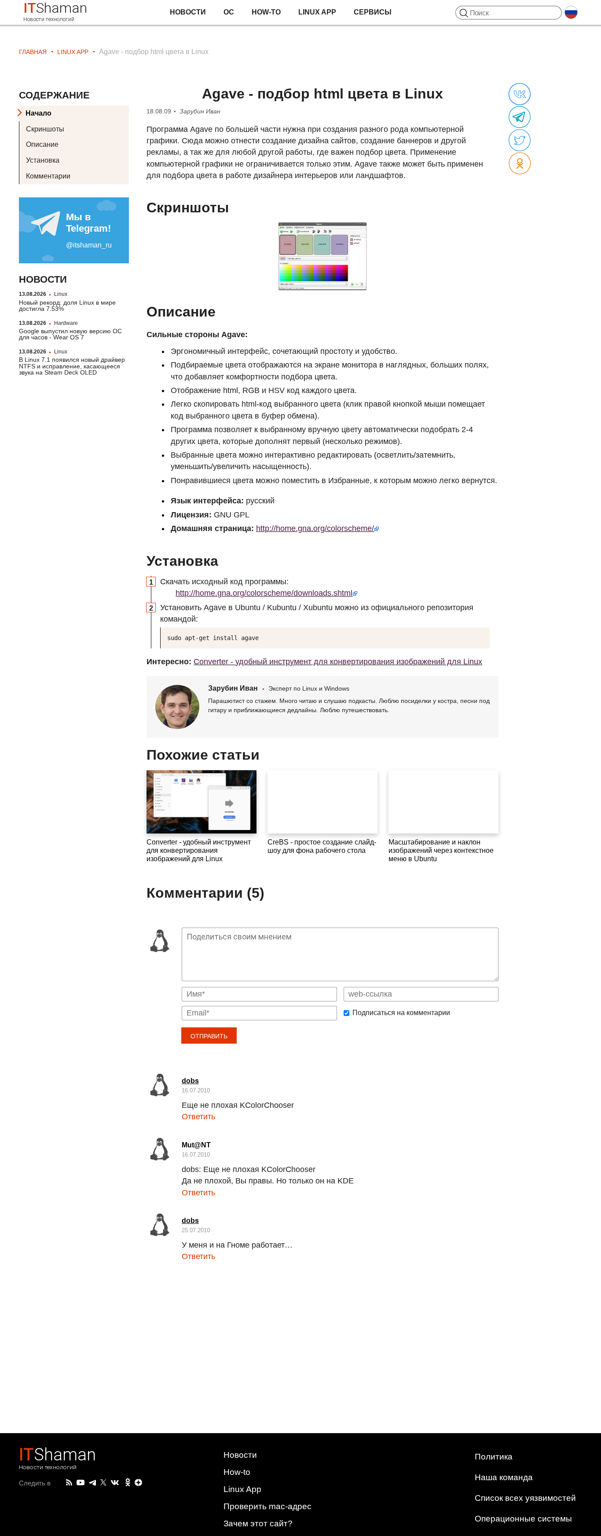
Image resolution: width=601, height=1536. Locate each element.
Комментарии (48, 176)
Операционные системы (523, 1518)
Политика (494, 1456)
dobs (190, 1081)
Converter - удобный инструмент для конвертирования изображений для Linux (338, 661)
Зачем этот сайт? (258, 1523)
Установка (42, 160)
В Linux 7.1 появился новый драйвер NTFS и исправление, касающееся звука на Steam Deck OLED (72, 366)
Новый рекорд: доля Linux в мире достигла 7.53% (67, 305)
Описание (42, 145)
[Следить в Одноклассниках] (127, 1482)
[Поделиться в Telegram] (520, 117)
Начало (38, 113)
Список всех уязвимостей (525, 1498)
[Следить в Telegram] (92, 1482)
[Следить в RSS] (69, 1482)
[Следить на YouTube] (80, 1483)
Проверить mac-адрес (267, 1506)
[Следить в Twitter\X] (103, 1482)
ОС (229, 12)
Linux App (317, 12)
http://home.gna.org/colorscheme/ (315, 528)
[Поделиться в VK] (520, 94)
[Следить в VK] (115, 1482)
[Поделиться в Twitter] (520, 140)
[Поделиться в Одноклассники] (520, 163)
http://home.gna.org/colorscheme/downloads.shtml (264, 593)
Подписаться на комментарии (401, 1012)
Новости (188, 12)
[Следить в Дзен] (139, 1483)
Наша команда (504, 1477)
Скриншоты (45, 129)
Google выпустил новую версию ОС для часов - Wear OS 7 (70, 334)
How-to (266, 12)
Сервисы (373, 12)
